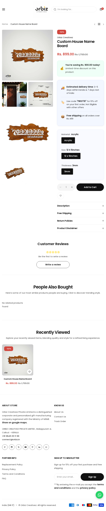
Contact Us (60, 416)
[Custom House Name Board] (17, 360)
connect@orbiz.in (11, 439)
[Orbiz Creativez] (41, 9)
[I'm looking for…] (55, 9)
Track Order (60, 421)
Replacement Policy (12, 464)
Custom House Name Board (18, 379)
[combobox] (73, 9)
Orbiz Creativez (65, 37)
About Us (58, 411)
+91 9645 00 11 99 (10, 436)
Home (5, 24)
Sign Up (92, 476)
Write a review (53, 264)
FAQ (4, 478)
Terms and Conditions (13, 473)
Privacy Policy (9, 469)
